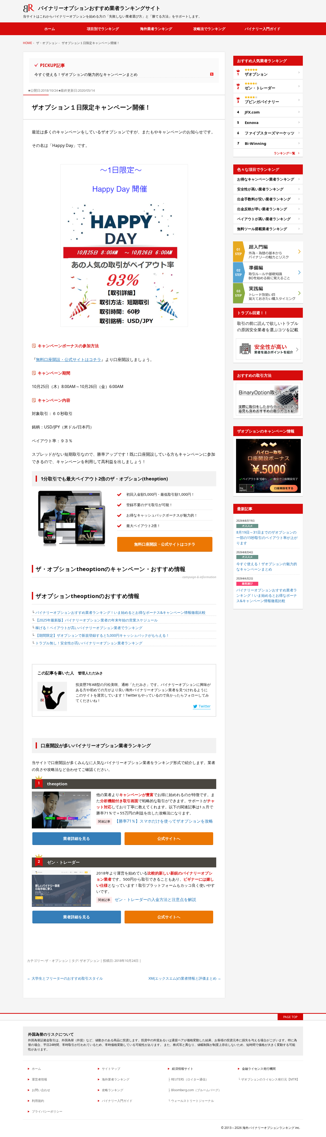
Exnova (252, 122)
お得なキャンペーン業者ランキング (265, 179)
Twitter (205, 706)
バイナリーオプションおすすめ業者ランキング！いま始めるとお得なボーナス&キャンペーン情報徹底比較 (120, 612)
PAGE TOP (290, 1017)
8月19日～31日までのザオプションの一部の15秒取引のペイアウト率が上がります (266, 537)
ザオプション (90, 960)
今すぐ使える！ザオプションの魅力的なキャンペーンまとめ (86, 74)
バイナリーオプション (99, 8)
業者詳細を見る (76, 838)
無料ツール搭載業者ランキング (262, 228)
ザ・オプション (56, 960)
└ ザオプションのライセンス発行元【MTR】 (269, 1079)
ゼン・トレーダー (260, 87)
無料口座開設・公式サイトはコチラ (68, 359)
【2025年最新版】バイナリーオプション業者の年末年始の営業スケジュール (96, 620)
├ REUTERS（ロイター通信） (188, 1079)
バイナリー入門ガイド (262, 28)
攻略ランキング (112, 1090)
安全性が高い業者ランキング (260, 189)
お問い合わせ (41, 1090)
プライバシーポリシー (47, 1111)
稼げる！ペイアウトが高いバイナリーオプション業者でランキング (88, 627)
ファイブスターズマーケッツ (269, 132)
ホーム (49, 28)
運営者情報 (39, 1079)
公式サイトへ (168, 838)
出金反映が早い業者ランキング (262, 208)
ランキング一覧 (284, 153)
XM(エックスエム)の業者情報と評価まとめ (184, 978)
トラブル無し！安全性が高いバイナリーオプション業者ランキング (88, 643)
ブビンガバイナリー (262, 101)
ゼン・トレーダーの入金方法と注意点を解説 (155, 899)
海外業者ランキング (156, 28)
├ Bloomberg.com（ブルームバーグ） (194, 1090)
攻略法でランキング (209, 28)
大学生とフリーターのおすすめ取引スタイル (65, 978)
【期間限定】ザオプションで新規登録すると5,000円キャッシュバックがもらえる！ (102, 635)
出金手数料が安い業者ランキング (264, 199)
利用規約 (38, 1101)
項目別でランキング (103, 28)
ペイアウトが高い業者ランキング (264, 218)
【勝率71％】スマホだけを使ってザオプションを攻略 (164, 821)
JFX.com (252, 112)
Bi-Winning (255, 143)
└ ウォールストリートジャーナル (191, 1101)
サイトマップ (111, 1068)
